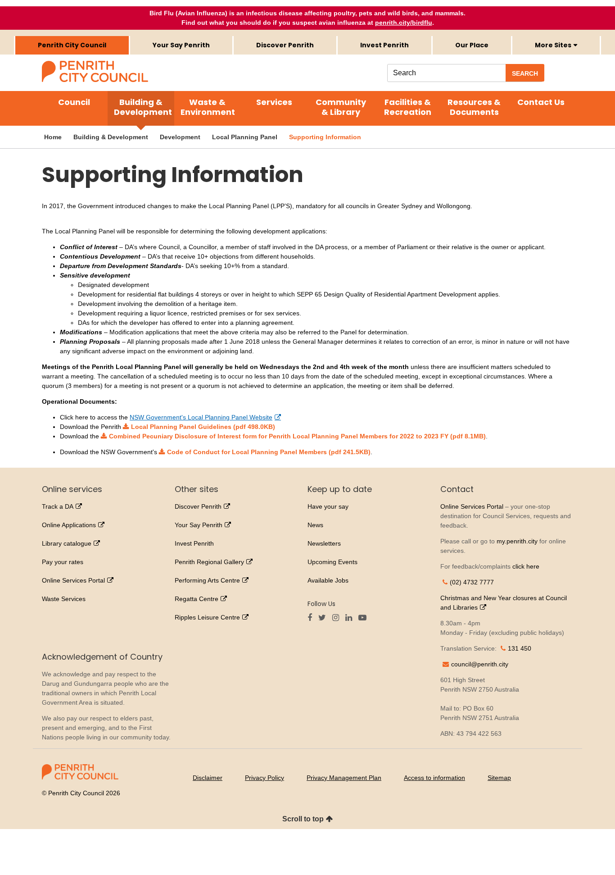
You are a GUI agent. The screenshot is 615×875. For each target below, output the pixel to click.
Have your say (328, 506)
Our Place (471, 45)
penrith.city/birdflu (403, 22)
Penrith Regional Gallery (209, 561)
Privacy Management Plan (344, 777)
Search (525, 73)
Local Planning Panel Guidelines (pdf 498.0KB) (203, 426)
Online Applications (69, 525)
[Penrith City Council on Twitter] (324, 618)
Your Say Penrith (181, 45)
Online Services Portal (73, 580)
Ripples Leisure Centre (207, 617)
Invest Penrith (384, 45)
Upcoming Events (332, 561)
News (315, 525)
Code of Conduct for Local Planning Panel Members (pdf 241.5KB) (269, 452)
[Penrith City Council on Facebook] (312, 618)
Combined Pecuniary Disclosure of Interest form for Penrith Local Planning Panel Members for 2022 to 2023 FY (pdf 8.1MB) (297, 436)
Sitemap (499, 777)
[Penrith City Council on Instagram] (338, 618)
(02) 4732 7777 (472, 582)
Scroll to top (303, 819)
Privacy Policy (264, 777)
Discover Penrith (285, 45)
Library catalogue (66, 543)
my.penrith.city (517, 541)
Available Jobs (328, 580)
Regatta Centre (196, 598)
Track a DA (57, 506)
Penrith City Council (72, 45)
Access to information (434, 777)
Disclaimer (207, 777)
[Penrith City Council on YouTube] (364, 618)
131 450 (519, 648)
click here (525, 566)
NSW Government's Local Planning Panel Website (201, 417)
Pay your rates (62, 561)
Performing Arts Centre (207, 580)
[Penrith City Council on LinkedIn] (351, 618)
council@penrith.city (479, 664)
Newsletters (324, 543)
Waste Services (64, 598)
